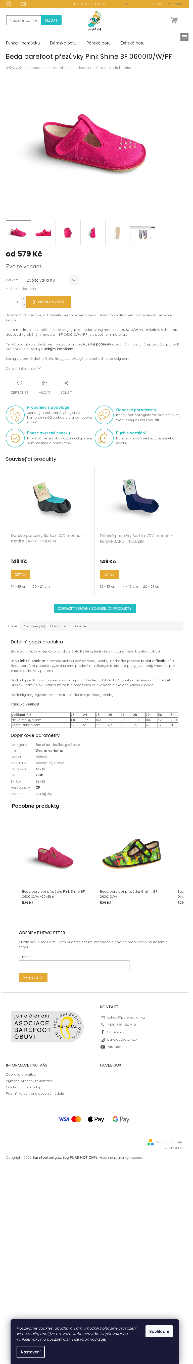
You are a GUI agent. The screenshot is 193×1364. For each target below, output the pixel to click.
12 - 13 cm (108, 586)
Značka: (114, 67)
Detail (20, 574)
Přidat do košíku (52, 302)
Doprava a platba (89, 4)
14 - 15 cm (19, 586)
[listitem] (54, 864)
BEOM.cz (176, 1147)
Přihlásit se (33, 977)
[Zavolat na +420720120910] (13, 4)
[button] (11, 864)
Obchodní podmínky (23, 1087)
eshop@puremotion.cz (126, 1017)
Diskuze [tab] (79, 626)
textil (40, 769)
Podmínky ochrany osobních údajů (35, 1093)
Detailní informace (21, 368)
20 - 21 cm (41, 586)
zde (101, 1339)
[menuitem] (23, 43)
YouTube (114, 1046)
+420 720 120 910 (121, 1024)
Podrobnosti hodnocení (71, 67)
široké (59, 763)
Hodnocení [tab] (59, 626)
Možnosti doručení (21, 288)
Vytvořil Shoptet (170, 1142)
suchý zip (44, 793)
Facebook (115, 1032)
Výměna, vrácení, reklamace (29, 1081)
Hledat (51, 20)
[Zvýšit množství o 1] (23, 299)
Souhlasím (159, 1331)
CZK (153, 4)
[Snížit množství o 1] (23, 305)
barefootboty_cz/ (122, 1039)
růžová (41, 756)
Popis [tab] (13, 626)
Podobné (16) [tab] (34, 626)
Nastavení (30, 1351)
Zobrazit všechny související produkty (95, 608)
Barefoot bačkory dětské (58, 744)
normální (44, 763)
